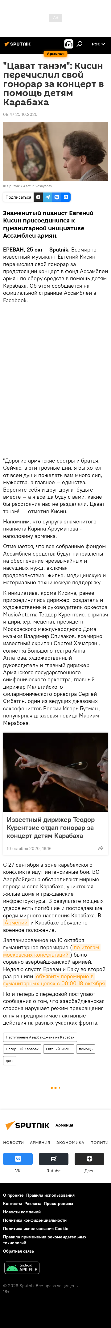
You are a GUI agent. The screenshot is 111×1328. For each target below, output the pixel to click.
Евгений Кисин (59, 1049)
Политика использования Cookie (35, 1228)
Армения (40, 1142)
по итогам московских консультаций (52, 951)
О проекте (13, 1195)
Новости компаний (22, 1212)
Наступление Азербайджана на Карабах (40, 1037)
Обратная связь (18, 1251)
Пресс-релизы (58, 1203)
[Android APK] (22, 1268)
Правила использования (50, 1195)
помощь (85, 1049)
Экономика (70, 1142)
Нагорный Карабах (22, 1049)
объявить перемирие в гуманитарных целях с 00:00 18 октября (54, 980)
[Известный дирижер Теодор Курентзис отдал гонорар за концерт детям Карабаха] (55, 772)
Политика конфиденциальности (35, 1220)
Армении (16, 922)
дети (10, 1060)
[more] (101, 848)
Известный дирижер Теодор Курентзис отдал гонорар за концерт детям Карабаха (51, 827)
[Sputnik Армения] (18, 46)
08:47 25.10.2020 (20, 114)
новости (13, 1142)
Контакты (12, 1203)
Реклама (32, 1203)
